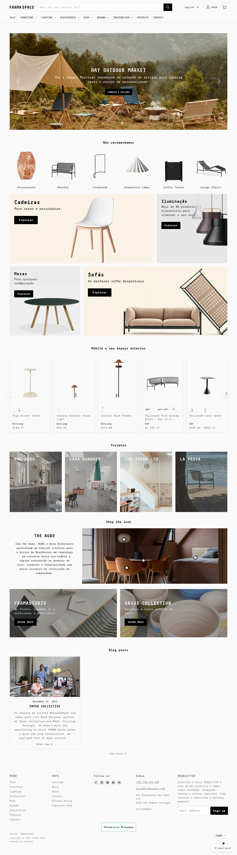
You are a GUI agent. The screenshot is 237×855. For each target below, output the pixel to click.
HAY (147, 424)
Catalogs (57, 782)
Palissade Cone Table (205, 415)
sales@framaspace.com (150, 788)
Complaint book (62, 805)
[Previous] (11, 393)
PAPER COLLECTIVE (44, 706)
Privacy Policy (62, 800)
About (55, 786)
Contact (158, 17)
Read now (43, 744)
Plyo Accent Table (26, 415)
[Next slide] (218, 81)
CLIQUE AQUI (118, 90)
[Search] (167, 7)
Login (214, 7)
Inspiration (122, 17)
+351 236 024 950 (147, 782)
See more (117, 753)
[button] (191, 7)
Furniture (27, 17)
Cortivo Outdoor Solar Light (73, 417)
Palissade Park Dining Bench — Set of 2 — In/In (162, 417)
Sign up (219, 810)
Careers (57, 796)
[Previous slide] (18, 81)
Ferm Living (17, 424)
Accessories (69, 17)
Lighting (47, 17)
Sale (12, 17)
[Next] (226, 393)
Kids (87, 17)
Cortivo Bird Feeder (116, 415)
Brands (102, 17)
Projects (142, 17)
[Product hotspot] (124, 539)
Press (55, 791)
